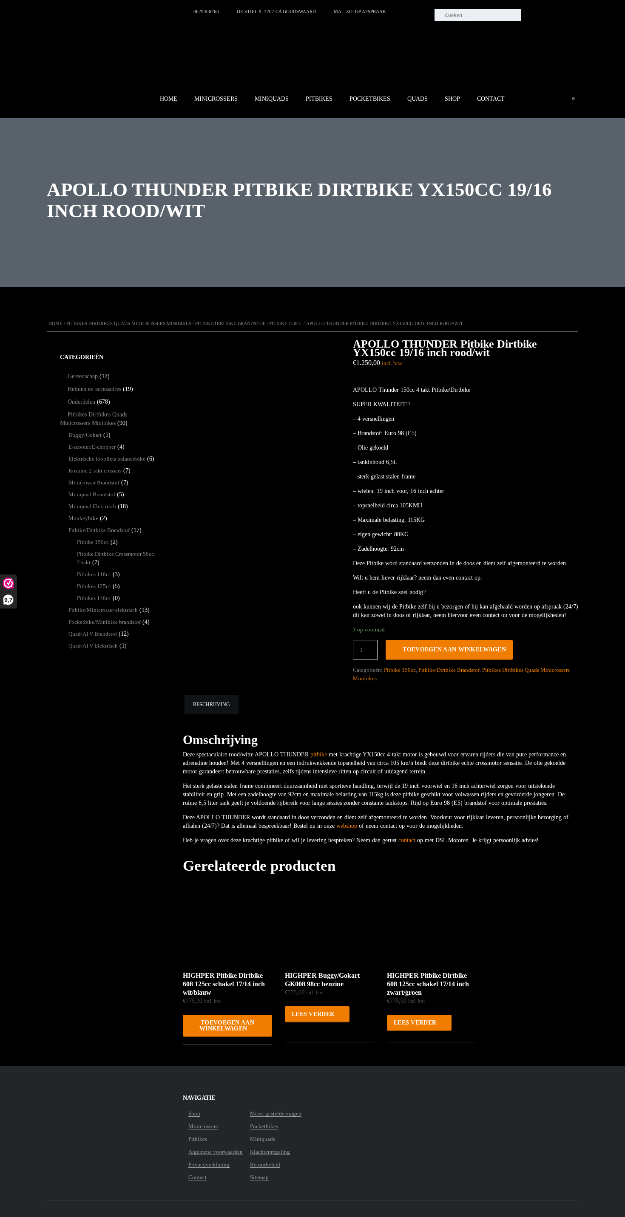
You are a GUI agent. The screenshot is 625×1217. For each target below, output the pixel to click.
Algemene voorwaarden (215, 1152)
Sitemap (259, 1177)
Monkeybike (83, 518)
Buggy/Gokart (85, 435)
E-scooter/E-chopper (92, 447)
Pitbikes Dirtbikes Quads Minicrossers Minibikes (128, 323)
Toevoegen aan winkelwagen (454, 649)
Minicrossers (216, 99)
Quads (417, 99)
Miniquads (272, 99)
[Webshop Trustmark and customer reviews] (117, 41)
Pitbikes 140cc (94, 598)
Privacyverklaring (209, 1165)
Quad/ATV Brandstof (92, 634)
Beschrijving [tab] (211, 705)
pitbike (318, 754)
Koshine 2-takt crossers (95, 470)
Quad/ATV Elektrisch (93, 645)
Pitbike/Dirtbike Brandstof (230, 323)
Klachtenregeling (270, 1152)
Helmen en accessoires (94, 389)
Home (168, 99)
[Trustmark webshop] (100, 1114)
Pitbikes (319, 99)
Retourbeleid (265, 1165)
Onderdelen (81, 402)
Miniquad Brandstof (91, 494)
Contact (491, 99)
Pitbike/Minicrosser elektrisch (103, 610)
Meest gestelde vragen (275, 1114)
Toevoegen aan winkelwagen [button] (226, 1025)
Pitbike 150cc (285, 323)
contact (406, 840)
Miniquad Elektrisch (92, 506)
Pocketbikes (369, 99)
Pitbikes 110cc (94, 574)
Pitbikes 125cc (94, 586)
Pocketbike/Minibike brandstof (104, 622)
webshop (346, 826)
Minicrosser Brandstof (93, 482)
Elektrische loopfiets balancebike (106, 459)
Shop (452, 99)
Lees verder (313, 1014)
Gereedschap (83, 376)
